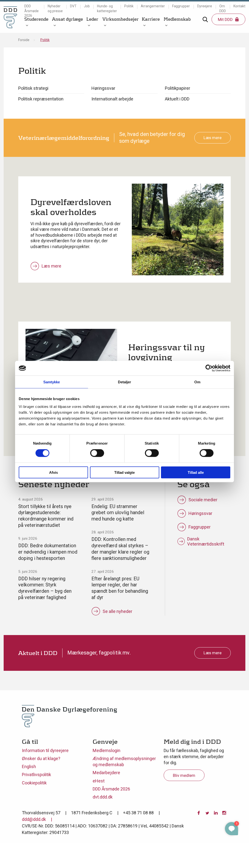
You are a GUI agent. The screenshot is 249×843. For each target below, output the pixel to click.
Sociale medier (202, 499)
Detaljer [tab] (124, 382)
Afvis (53, 472)
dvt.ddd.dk (103, 796)
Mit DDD (226, 19)
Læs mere (213, 137)
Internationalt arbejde (112, 98)
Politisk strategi (33, 88)
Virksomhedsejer (120, 19)
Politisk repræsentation (40, 98)
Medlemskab (177, 19)
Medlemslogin (106, 750)
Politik (128, 6)
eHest (99, 780)
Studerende (36, 19)
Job (87, 6)
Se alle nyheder (117, 611)
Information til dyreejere (45, 750)
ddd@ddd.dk (34, 819)
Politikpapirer (177, 88)
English (29, 766)
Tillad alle (196, 472)
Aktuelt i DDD (177, 98)
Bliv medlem (184, 775)
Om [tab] (197, 382)
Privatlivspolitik (36, 774)
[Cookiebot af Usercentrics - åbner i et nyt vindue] (209, 368)
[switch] (97, 453)
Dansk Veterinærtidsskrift (205, 541)
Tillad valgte (124, 472)
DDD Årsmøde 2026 (31, 11)
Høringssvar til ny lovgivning (166, 352)
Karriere (151, 19)
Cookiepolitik (34, 782)
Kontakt (239, 6)
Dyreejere (204, 6)
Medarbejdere (106, 772)
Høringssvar (103, 88)
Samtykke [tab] (51, 382)
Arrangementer (153, 6)
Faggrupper (181, 6)
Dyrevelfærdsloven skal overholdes (70, 207)
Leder (92, 19)
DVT (73, 6)
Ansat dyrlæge (67, 19)
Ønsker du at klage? (41, 758)
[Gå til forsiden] (10, 17)
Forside (23, 40)
